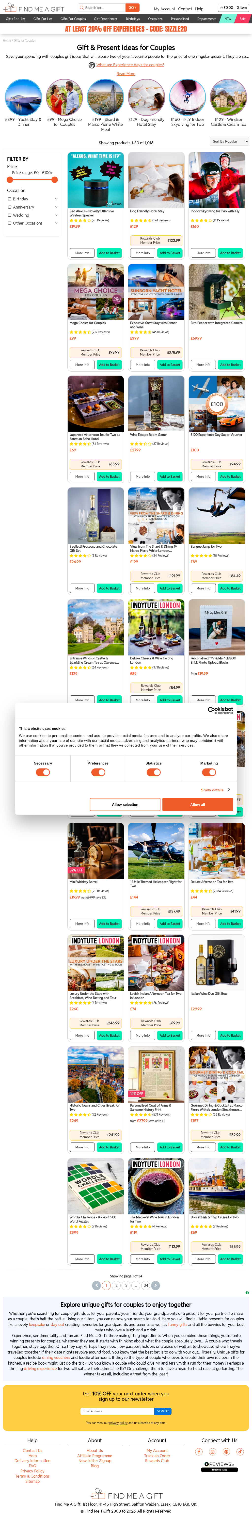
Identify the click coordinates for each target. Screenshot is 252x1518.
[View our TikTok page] (240, 1451)
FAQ (32, 1466)
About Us (95, 1450)
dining (56, 1357)
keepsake (37, 1324)
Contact (185, 9)
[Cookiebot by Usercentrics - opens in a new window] (211, 710)
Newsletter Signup (95, 1460)
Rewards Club (157, 1460)
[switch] (98, 772)
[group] (23, 103)
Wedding (21, 215)
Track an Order (157, 1455)
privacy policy (118, 1423)
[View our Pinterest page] (226, 1451)
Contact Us (32, 1450)
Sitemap (32, 1481)
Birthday (20, 199)
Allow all (197, 804)
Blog (95, 1466)
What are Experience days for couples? (130, 64)
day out (57, 1324)
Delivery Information (32, 1460)
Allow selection (125, 804)
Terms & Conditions (32, 1476)
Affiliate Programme (94, 1455)
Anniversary (23, 207)
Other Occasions (28, 223)
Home (7, 40)
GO (132, 7)
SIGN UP (163, 1411)
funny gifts (177, 1324)
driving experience (40, 1368)
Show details (212, 790)
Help (199, 9)
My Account (164, 9)
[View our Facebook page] (199, 1451)
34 (146, 1285)
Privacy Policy (32, 1471)
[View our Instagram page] (212, 1451)
